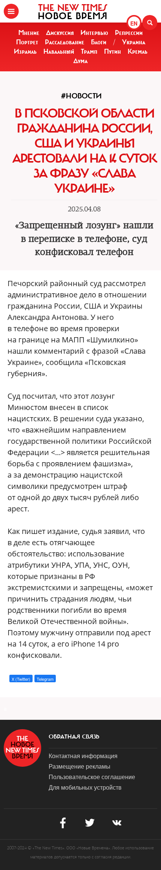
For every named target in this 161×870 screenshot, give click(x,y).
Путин (112, 51)
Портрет (27, 42)
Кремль (138, 51)
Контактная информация (83, 755)
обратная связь (74, 736)
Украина (133, 42)
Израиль (25, 51)
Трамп (89, 51)
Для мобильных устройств (85, 787)
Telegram (45, 679)
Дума (80, 61)
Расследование (64, 42)
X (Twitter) (21, 679)
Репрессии (129, 33)
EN (133, 23)
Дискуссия (60, 33)
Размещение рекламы (79, 766)
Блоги (98, 42)
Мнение (28, 33)
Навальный (58, 51)
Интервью (94, 33)
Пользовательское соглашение (92, 776)
